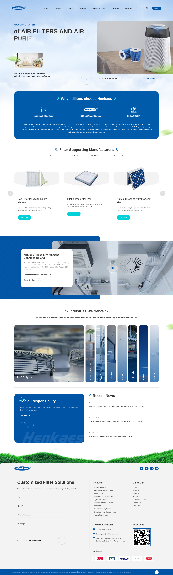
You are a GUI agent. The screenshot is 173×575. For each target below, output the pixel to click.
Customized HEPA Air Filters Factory (120, 572)
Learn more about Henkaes (35, 275)
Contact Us (115, 8)
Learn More (150, 78)
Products (70, 8)
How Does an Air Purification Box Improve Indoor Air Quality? (111, 421)
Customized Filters (99, 8)
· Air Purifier (97, 506)
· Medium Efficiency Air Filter (103, 490)
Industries (83, 8)
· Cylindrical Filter (99, 500)
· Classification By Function (103, 509)
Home (46, 8)
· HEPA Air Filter (99, 493)
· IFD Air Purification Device (103, 503)
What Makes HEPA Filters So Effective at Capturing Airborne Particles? (114, 436)
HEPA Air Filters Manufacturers (98, 572)
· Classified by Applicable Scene (104, 512)
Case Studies (29, 280)
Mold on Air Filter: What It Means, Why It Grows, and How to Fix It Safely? (115, 406)
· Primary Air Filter (99, 487)
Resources (128, 8)
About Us (58, 8)
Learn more (24, 214)
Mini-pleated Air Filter (29, 199)
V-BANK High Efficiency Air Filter (135, 199)
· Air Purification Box (100, 515)
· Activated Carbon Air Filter (103, 497)
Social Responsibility (38, 401)
